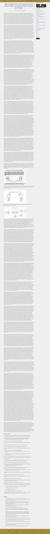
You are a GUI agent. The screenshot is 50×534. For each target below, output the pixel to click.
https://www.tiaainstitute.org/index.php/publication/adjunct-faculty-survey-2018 (15, 493)
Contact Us (33, 531)
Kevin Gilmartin (37, 30)
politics (37, 33)
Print (37, 38)
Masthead (16, 531)
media (37, 35)
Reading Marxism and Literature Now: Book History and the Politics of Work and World (41, 22)
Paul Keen (37, 20)
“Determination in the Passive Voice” (16, 498)
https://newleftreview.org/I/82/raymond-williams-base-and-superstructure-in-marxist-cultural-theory (18, 484)
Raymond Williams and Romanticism (39, 3)
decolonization (38, 37)
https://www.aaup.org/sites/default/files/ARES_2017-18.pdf (21, 436)
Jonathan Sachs (40, 10)
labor (37, 36)
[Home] (5, 1)
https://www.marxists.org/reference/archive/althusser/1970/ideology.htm (14, 439)
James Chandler (37, 12)
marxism (37, 32)
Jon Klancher (37, 10)
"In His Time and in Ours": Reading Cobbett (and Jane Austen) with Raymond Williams (40, 29)
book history (37, 34)
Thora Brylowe (15, 10)
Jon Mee (37, 17)
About (25, 531)
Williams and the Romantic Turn (40, 11)
